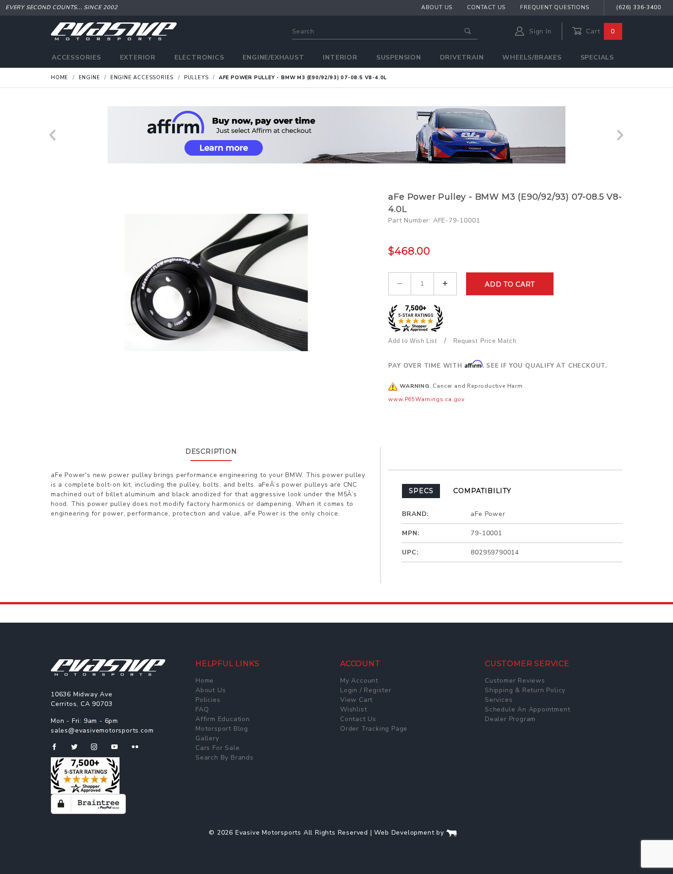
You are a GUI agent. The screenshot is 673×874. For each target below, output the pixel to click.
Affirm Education (222, 719)
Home (204, 680)
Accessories (76, 57)
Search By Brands (224, 757)
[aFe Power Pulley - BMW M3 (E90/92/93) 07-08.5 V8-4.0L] (216, 282)
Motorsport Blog (221, 728)
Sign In (539, 31)
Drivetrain (462, 57)
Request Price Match (484, 340)
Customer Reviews (515, 680)
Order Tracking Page (373, 728)
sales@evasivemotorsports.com (102, 730)
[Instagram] (98, 750)
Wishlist (353, 709)
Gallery (207, 738)
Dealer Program (510, 719)
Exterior (138, 57)
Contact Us (486, 7)
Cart (599, 31)
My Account (359, 680)
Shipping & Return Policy (525, 690)
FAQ (202, 709)
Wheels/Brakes (531, 57)
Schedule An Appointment (527, 709)
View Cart (356, 699)
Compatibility (482, 491)
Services (498, 699)
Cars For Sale (217, 748)
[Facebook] (58, 750)
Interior (340, 57)
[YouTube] (118, 750)
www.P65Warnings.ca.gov (426, 399)
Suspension (398, 57)
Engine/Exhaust (273, 57)
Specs (421, 491)
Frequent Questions (554, 7)
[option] (336, 134)
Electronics (199, 57)
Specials (597, 57)
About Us (436, 7)
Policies (207, 699)
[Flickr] (139, 750)
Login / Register (365, 690)
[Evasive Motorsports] (114, 31)
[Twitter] (78, 750)
